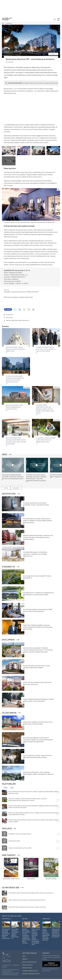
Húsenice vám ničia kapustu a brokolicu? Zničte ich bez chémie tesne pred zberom (56, 932)
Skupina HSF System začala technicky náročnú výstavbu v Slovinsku (27, 907)
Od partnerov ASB (10, 887)
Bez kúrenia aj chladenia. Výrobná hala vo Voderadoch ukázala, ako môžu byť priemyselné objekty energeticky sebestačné (38, 739)
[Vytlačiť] (33, 309)
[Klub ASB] (54, 19)
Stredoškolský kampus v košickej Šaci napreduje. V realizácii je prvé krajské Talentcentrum (35, 554)
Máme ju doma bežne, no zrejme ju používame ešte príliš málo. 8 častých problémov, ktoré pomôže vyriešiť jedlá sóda (36, 936)
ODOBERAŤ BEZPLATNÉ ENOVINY (51, 964)
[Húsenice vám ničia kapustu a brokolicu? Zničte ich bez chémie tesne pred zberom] (56, 924)
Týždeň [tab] (5, 787)
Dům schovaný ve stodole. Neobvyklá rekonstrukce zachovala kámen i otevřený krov (6, 933)
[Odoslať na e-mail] (29, 309)
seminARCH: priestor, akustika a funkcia (19, 834)
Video (4, 454)
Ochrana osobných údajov (30, 970)
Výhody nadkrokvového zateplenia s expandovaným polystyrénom (26, 900)
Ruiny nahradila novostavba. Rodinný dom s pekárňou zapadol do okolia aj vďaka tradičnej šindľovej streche (37, 520)
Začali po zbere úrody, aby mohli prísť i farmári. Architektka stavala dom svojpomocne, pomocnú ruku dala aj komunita (26, 936)
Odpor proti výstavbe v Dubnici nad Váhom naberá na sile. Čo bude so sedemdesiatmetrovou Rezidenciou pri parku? (27, 799)
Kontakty (25, 959)
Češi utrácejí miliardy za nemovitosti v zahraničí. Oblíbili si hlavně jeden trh (15, 933)
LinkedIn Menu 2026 (14, 841)
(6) (54, 54)
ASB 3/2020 (29, 297)
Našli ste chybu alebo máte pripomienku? (17, 320)
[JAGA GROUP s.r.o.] (6, 957)
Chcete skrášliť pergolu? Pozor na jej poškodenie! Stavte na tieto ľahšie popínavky (45, 934)
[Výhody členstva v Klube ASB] (6, 83)
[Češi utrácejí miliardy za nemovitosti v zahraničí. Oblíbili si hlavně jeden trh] (15, 924)
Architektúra (9, 314)
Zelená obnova (9, 713)
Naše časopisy (9, 855)
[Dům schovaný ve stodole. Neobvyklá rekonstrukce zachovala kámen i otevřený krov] (6, 924)
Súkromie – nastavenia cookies (31, 973)
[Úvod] (7, 18)
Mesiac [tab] (12, 787)
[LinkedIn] (19, 309)
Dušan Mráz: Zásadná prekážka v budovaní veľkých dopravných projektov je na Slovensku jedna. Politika (37, 627)
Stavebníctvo (8, 567)
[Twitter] (15, 309)
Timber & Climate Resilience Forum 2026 (19, 848)
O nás (23, 956)
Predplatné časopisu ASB (29, 962)
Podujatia (7, 828)
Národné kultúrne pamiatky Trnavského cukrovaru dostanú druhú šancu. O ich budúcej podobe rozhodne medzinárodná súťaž (38, 650)
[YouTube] (24, 309)
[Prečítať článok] (13, 465)
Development (8, 639)
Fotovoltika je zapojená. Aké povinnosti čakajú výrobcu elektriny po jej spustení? (30, 893)
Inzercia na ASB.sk (27, 965)
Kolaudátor (16, 488)
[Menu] (58, 19)
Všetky (6, 488)
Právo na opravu (27, 967)
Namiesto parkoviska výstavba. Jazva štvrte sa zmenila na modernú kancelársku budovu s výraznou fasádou (38, 537)
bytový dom (9, 317)
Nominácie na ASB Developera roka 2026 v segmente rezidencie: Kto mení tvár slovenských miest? (13, 477)
